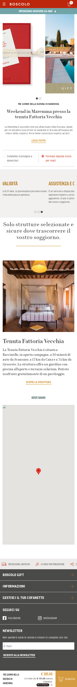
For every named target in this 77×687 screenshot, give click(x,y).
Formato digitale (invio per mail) (58, 158)
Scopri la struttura (38, 382)
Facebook (14, 618)
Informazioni (14, 586)
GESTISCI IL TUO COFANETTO (23, 597)
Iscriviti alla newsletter (19, 655)
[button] (38, 471)
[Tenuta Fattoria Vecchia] (38, 296)
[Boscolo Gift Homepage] (19, 4)
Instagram (50, 618)
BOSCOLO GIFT (13, 575)
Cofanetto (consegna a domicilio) (19, 158)
